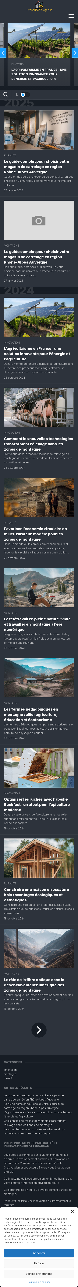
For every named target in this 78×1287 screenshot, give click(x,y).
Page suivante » (39, 1030)
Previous (3, 53)
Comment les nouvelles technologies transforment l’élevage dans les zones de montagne (38, 444)
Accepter (39, 1253)
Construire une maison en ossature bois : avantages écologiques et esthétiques (36, 894)
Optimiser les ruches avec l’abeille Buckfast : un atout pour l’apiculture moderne (37, 804)
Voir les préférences (39, 1274)
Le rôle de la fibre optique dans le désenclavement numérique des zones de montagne (34, 985)
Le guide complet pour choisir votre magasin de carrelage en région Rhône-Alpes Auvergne (36, 166)
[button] (72, 1211)
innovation (18, 64)
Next (75, 53)
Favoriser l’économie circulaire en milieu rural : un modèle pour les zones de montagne (35, 534)
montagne (11, 245)
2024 (19, 290)
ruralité (10, 155)
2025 (19, 103)
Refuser (39, 1263)
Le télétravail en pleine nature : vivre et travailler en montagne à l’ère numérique (37, 624)
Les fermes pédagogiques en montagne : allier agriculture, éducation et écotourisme (31, 714)
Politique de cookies (39, 1282)
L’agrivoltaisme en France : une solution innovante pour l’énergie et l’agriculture (39, 74)
